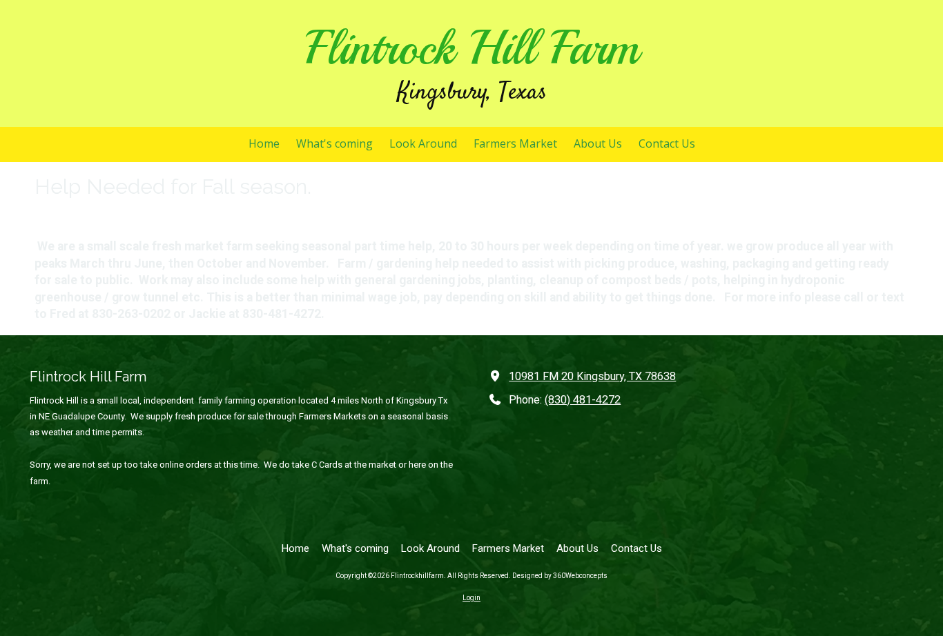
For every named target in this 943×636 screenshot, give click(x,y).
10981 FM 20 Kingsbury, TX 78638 (592, 376)
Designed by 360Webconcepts (559, 575)
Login (471, 598)
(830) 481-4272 (583, 399)
